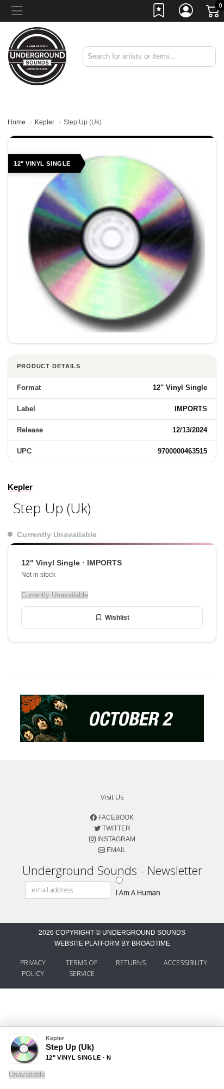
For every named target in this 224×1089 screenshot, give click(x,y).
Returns (131, 962)
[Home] (37, 56)
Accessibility (185, 962)
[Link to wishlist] (159, 13)
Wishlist (117, 617)
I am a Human (138, 892)
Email (115, 850)
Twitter (115, 828)
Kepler (44, 122)
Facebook (115, 817)
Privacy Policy (33, 968)
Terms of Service (81, 968)
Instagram (115, 839)
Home (17, 122)
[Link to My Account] (186, 13)
